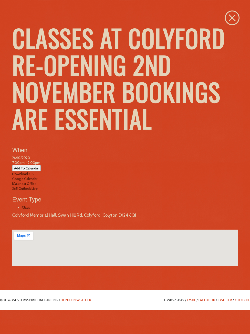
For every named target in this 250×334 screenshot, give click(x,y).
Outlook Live (28, 188)
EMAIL (191, 300)
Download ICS (23, 174)
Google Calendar (24, 179)
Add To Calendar (26, 168)
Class (26, 207)
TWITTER (225, 300)
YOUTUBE (242, 300)
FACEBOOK (206, 300)
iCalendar (19, 183)
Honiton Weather (76, 300)
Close (232, 18)
